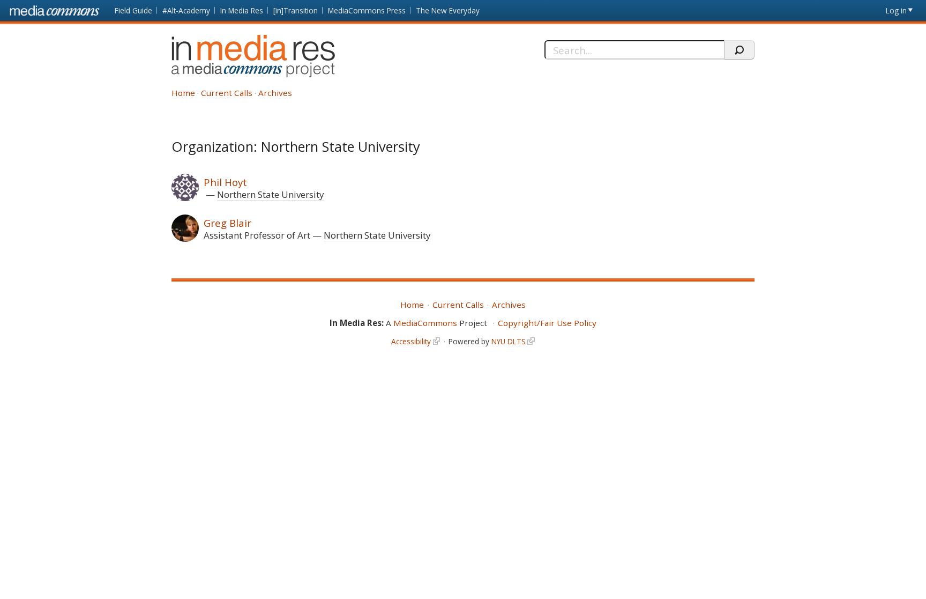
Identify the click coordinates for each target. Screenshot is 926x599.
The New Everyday (448, 10)
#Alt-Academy (186, 10)
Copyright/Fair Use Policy (547, 322)
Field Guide (133, 10)
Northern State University (270, 194)
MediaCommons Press (367, 10)
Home (183, 92)
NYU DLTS (508, 341)
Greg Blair (227, 223)
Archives (275, 92)
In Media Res (241, 10)
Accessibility (411, 341)
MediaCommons (425, 322)
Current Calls (226, 92)
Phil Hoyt (225, 182)
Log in (896, 10)
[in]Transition (295, 10)
